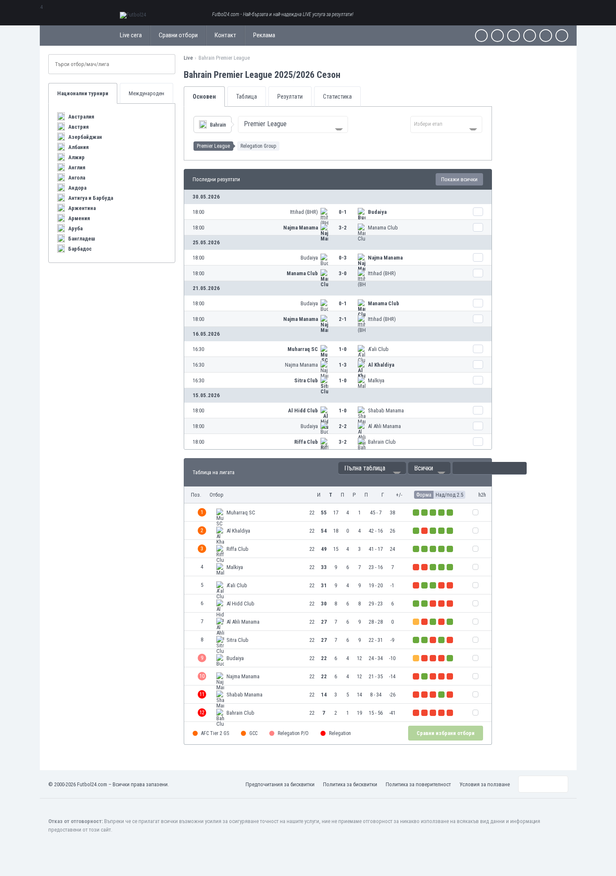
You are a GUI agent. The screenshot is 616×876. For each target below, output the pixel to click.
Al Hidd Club (303, 410)
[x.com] (497, 35)
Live (188, 58)
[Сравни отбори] (478, 211)
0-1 (343, 212)
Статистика (337, 96)
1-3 (343, 365)
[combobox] (293, 124)
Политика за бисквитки (350, 784)
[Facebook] (481, 35)
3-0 (343, 273)
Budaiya (377, 212)
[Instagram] (513, 35)
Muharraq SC (302, 349)
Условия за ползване (484, 784)
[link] (338, 212)
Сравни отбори (178, 35)
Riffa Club (306, 442)
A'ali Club (378, 349)
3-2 (343, 227)
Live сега (131, 35)
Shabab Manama (386, 410)
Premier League (213, 146)
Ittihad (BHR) (304, 212)
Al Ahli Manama (384, 426)
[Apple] (529, 35)
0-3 (343, 257)
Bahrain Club (382, 442)
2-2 (343, 426)
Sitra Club (306, 380)
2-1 (343, 319)
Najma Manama (300, 227)
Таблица (246, 96)
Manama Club (383, 227)
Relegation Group (258, 146)
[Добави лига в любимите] (348, 74)
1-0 (343, 349)
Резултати (290, 96)
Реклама (264, 35)
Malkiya (376, 380)
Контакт (225, 35)
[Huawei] (561, 35)
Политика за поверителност (418, 784)
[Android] (545, 35)
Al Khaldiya (381, 365)
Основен (204, 96)
